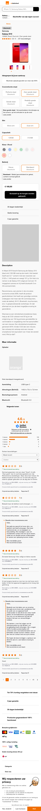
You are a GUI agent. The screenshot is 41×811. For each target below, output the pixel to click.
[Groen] (21, 150)
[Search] (36, 9)
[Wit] (10, 155)
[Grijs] (27, 150)
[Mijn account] (34, 3)
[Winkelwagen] (38, 3)
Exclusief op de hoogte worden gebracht (22, 194)
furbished (15, 3)
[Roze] (32, 150)
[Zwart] (4, 150)
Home (8, 24)
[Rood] (4, 155)
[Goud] (15, 150)
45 (33, 680)
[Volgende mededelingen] (37, 679)
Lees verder (7, 115)
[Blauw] (10, 150)
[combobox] (17, 9)
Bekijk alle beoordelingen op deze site (21, 433)
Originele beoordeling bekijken (10, 491)
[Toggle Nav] (3, 3)
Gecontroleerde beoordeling (11, 468)
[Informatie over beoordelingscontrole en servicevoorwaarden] (31, 429)
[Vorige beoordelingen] (3, 679)
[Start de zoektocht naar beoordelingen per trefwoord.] (37, 460)
